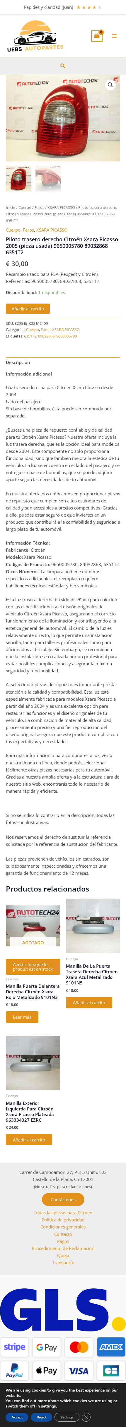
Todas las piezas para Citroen (63, 1212)
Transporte (63, 1262)
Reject (41, 1417)
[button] (63, 66)
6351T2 (30, 336)
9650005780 (66, 336)
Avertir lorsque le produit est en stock (33, 966)
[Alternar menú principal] (114, 36)
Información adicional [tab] (29, 374)
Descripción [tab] (18, 362)
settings (48, 1406)
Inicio (10, 207)
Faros (39, 207)
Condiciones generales (63, 1227)
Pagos (63, 1241)
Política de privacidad (63, 1220)
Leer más (22, 1017)
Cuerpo (24, 207)
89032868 (46, 336)
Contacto (63, 1234)
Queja (63, 1255)
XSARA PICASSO (61, 207)
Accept (17, 1417)
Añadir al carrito (28, 309)
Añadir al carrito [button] (89, 1002)
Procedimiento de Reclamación (63, 1248)
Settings (67, 1417)
